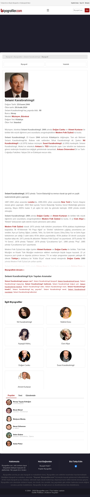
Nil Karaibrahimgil (24, 322)
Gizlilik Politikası (37, 492)
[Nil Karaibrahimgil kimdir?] (24, 313)
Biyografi (24, 64)
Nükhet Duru (65, 322)
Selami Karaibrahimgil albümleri (25, 292)
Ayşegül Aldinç (24, 344)
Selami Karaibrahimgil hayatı (68, 281)
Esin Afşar (66, 344)
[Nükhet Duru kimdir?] (66, 313)
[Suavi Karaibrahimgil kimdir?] (66, 356)
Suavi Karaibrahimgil (65, 365)
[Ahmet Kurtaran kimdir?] (24, 378)
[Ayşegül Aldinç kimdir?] (24, 335)
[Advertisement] (45, 33)
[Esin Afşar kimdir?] (66, 335)
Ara (87, 10)
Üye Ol (82, 3)
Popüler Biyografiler (45, 469)
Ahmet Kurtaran (24, 387)
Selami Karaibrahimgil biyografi (45, 281)
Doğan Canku (24, 365)
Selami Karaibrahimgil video (33, 287)
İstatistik (66, 64)
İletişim (87, 3)
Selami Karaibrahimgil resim (55, 287)
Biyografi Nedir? (45, 466)
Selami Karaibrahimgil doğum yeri (65, 284)
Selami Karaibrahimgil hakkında (38, 284)
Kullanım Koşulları (51, 492)
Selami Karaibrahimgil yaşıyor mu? (19, 281)
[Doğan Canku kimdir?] (24, 356)
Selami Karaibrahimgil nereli (55, 289)
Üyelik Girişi (75, 3)
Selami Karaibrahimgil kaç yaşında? (27, 289)
